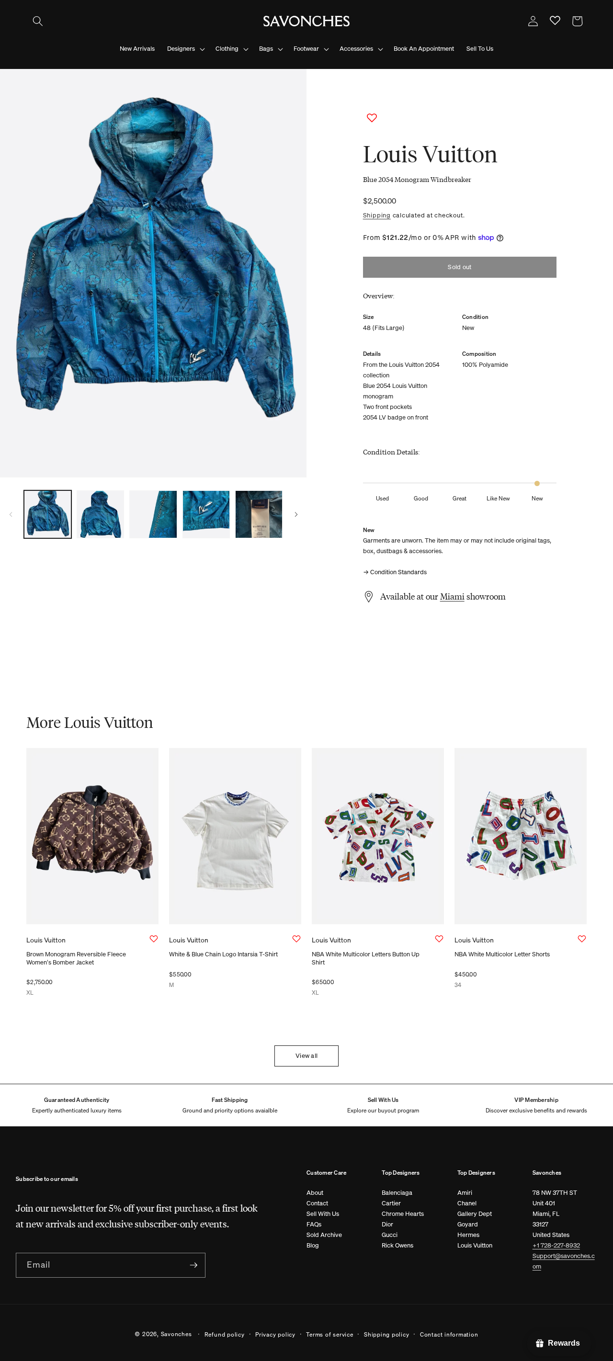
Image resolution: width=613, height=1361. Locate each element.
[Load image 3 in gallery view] (153, 514)
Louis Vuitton (474, 1245)
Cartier (391, 1203)
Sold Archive (324, 1235)
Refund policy (224, 1334)
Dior (387, 1224)
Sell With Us (322, 1214)
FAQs (313, 1224)
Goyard (467, 1224)
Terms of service (329, 1334)
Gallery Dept (474, 1214)
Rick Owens (397, 1245)
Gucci (389, 1235)
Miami (452, 596)
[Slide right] (295, 514)
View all (306, 1056)
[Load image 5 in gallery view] (259, 514)
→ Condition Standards (395, 572)
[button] (37, 21)
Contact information (449, 1334)
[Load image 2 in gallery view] (100, 514)
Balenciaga (397, 1193)
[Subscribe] (193, 1265)
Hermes (468, 1235)
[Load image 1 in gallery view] (47, 514)
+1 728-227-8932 (556, 1245)
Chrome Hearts (403, 1214)
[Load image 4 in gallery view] (206, 514)
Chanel (467, 1203)
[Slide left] (10, 514)
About (314, 1193)
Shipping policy (386, 1334)
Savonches (176, 1334)
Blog (312, 1245)
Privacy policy (275, 1334)
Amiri (464, 1193)
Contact (317, 1203)
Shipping (377, 215)
